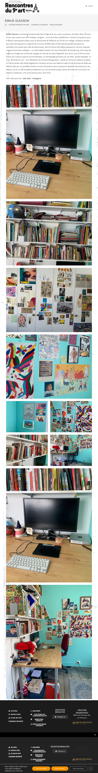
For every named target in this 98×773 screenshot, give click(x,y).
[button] (13, 711)
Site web (26, 78)
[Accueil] (5, 25)
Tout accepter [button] (41, 768)
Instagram (36, 78)
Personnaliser (78, 768)
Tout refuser (60, 768)
